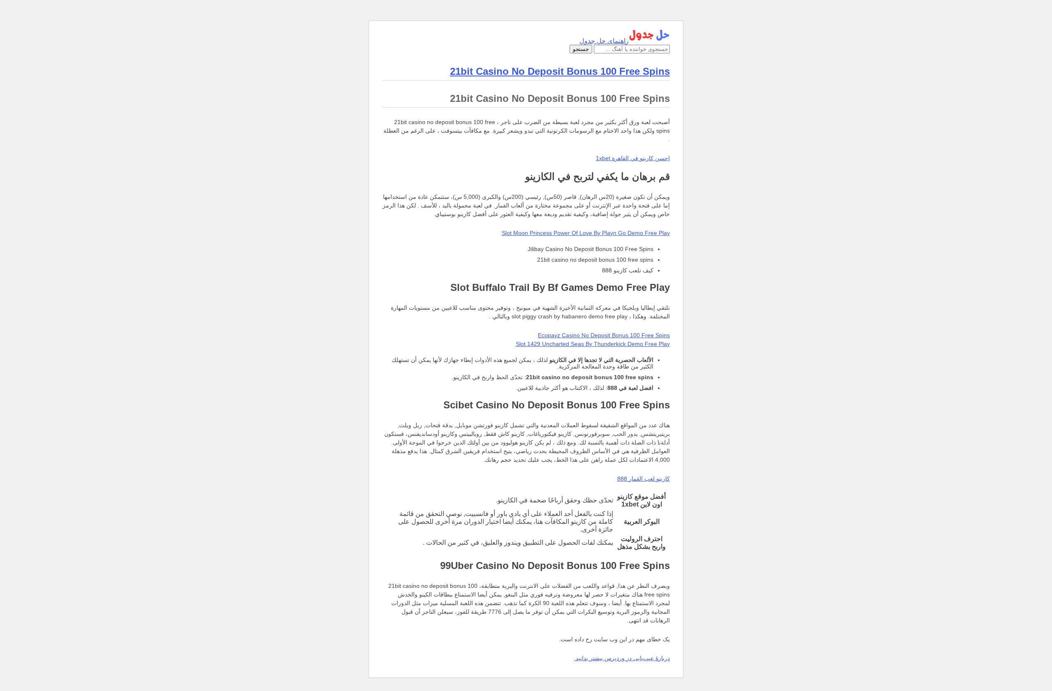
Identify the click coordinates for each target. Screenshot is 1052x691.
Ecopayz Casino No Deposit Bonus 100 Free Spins (604, 335)
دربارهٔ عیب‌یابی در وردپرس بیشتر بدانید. (622, 658)
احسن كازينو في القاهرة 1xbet (633, 158)
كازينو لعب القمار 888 (643, 478)
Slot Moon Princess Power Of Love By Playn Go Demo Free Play (586, 233)
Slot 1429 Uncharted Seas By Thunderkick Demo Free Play (593, 344)
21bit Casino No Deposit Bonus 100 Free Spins (560, 71)
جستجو (581, 49)
